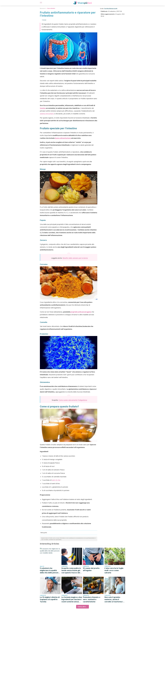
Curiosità (64, 566)
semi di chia (56, 480)
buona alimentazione (63, 138)
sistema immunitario (47, 114)
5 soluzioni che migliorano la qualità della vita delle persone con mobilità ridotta (49, 570)
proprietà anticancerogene (80, 312)
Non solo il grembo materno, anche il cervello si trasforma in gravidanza (114, 599)
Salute (42, 566)
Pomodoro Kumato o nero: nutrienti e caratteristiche (91, 599)
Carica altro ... (82, 607)
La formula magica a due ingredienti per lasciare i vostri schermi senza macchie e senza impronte (71, 599)
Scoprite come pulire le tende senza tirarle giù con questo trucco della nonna (71, 570)
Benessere (43, 8)
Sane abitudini (51, 8)
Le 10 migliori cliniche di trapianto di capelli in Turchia (50, 599)
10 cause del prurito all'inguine (91, 569)
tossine (42, 108)
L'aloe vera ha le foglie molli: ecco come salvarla (113, 570)
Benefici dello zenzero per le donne (75, 258)
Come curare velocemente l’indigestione (73, 400)
